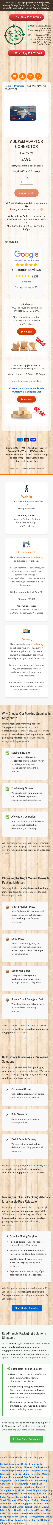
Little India (33, 1513)
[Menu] (14, 76)
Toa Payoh (24, 1500)
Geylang (36, 1474)
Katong (13, 1523)
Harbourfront (41, 1503)
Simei (21, 1523)
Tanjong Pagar (22, 1520)
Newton (4, 1467)
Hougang (17, 1487)
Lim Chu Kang (28, 1510)
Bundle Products (14, 454)
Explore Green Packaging (26, 1439)
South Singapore (23, 1503)
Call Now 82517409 (28, 17)
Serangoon (6, 1490)
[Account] (22, 76)
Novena (28, 1467)
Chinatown (6, 1470)
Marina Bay (37, 1464)
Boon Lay (32, 1497)
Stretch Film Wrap (17, 451)
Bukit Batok (27, 1493)
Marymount (6, 1503)
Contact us (25, 1025)
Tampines (5, 1474)
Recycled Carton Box (26, 461)
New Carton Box (34, 457)
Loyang (23, 1516)
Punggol (40, 1487)
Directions (26, 331)
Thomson (46, 1500)
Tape (28, 454)
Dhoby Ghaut (41, 1467)
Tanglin (36, 1520)
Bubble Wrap (41, 454)
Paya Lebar (12, 1516)
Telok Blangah (32, 1507)
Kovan (47, 1516)
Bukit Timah (13, 1510)
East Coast (29, 1477)
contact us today (34, 1165)
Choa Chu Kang (43, 1493)
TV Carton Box (37, 451)
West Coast (20, 1513)
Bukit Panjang (7, 1497)
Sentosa (4, 1507)
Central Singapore (9, 1464)
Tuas (2, 1516)
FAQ (23, 448)
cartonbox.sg (26, 468)
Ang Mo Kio (19, 1490)
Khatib (24, 1483)
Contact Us (12, 448)
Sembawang (41, 1480)
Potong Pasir (36, 1516)
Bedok (45, 1470)
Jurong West (12, 1493)
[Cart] (30, 76)
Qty (26, 177)
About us (32, 448)
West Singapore (35, 1490)
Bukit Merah (16, 1507)
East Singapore (32, 1470)
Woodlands (27, 1480)
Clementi (21, 1497)
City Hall (18, 1470)
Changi (26, 1474)
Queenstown (6, 1520)
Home (7, 86)
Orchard (25, 1464)
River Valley (16, 1467)
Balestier (45, 1513)
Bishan (35, 1500)
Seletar (16, 1483)
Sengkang (29, 1487)
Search (43, 448)
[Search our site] (38, 76)
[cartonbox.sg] (14, 35)
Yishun (16, 1480)
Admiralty (5, 1483)
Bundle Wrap (16, 457)
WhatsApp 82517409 (28, 53)
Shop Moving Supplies (26, 1308)
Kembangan (15, 1477)
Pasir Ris (16, 1474)
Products (19, 86)
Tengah (41, 1510)
